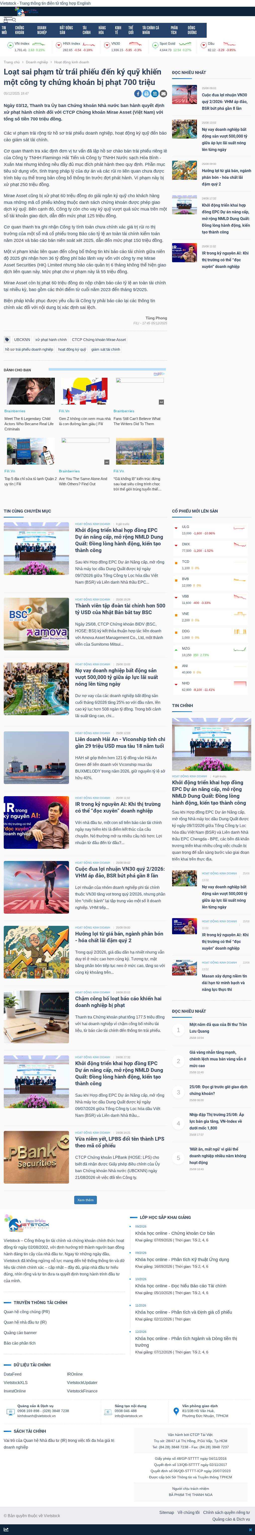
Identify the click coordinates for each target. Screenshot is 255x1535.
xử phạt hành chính (51, 339)
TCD (185, 561)
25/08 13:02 (209, 122)
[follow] (6, 1530)
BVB (185, 579)
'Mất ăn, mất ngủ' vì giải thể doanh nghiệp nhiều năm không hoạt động (218, 1156)
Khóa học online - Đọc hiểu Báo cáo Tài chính (180, 1285)
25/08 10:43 (197, 1169)
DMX (186, 544)
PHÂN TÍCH (174, 30)
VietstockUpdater (82, 1383)
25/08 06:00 (197, 1100)
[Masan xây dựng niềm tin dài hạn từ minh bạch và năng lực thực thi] (184, 967)
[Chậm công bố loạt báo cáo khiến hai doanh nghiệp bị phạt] (36, 1017)
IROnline (75, 1374)
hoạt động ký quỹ (72, 349)
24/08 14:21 (123, 1132)
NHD (186, 683)
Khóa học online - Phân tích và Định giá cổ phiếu (183, 1312)
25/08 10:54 (197, 1037)
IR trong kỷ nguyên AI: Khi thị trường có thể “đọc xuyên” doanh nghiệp (225, 260)
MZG (186, 648)
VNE (185, 614)
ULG (185, 527)
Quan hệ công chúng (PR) (27, 1312)
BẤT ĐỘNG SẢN (66, 30)
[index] (11, 44)
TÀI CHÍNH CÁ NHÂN (150, 30)
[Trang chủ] (26, 1223)
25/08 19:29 (123, 599)
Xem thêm (85, 1200)
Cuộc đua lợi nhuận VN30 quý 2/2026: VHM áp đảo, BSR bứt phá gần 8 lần (225, 102)
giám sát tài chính (105, 349)
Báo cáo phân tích (20, 1343)
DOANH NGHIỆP (42, 30)
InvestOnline (15, 1391)
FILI (136, 323)
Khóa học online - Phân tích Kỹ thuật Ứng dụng (182, 1259)
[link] (8, 19)
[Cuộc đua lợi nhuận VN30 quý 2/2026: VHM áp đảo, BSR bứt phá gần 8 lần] (184, 94)
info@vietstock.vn (128, 1416)
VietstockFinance (82, 1391)
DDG (186, 631)
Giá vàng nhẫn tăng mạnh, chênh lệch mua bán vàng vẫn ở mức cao (218, 1059)
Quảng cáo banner (20, 1333)
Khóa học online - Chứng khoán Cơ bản (175, 1233)
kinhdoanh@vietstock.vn (36, 1416)
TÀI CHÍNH (87, 30)
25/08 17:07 (197, 1134)
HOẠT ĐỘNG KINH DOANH (92, 524)
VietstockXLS (16, 1383)
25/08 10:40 (197, 1072)
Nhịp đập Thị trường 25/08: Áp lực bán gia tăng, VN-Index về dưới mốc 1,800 (217, 1121)
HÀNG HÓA (102, 30)
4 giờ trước (122, 524)
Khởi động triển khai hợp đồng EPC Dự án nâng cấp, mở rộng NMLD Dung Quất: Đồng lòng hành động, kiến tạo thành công (226, 218)
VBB (185, 596)
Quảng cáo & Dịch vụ (231, 1519)
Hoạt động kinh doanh (189, 776)
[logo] (26, 11)
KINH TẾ (118, 30)
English (84, 3)
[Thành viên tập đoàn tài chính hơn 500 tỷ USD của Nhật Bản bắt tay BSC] (36, 624)
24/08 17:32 (209, 198)
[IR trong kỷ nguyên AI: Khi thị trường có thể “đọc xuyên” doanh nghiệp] (184, 252)
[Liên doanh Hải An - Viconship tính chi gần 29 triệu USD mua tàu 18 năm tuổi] (36, 757)
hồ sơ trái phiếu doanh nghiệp (29, 349)
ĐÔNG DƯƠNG (192, 30)
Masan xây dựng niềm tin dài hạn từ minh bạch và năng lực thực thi (224, 983)
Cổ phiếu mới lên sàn (195, 511)
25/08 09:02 (209, 88)
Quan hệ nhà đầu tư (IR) (25, 1322)
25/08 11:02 (209, 246)
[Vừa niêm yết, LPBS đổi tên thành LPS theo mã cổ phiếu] (36, 1157)
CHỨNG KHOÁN (19, 30)
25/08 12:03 (123, 733)
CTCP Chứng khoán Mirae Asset (99, 339)
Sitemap (166, 1512)
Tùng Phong (156, 318)
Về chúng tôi (189, 1512)
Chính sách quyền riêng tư (226, 1512)
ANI (185, 666)
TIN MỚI (4, 30)
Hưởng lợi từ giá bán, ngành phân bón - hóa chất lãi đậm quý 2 (226, 177)
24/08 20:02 (123, 992)
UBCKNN (22, 339)
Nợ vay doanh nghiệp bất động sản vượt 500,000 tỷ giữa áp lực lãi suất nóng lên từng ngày (116, 677)
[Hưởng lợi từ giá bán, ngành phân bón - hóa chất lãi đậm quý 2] (184, 170)
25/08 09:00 (209, 163)
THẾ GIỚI (130, 30)
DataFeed (12, 1374)
